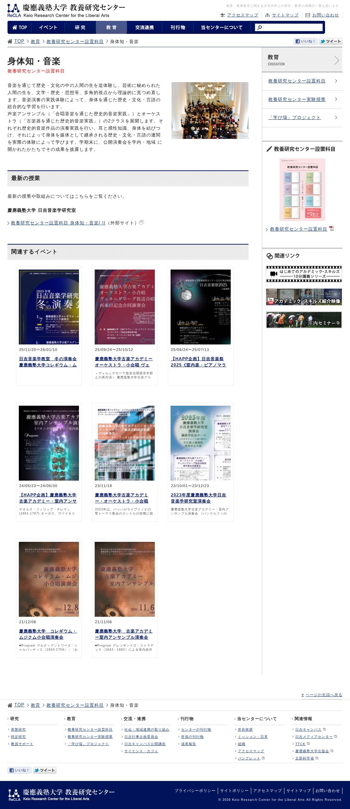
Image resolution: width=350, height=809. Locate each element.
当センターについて (257, 718)
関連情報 (303, 718)
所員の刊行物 (192, 737)
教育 (35, 41)
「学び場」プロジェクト (294, 117)
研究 (14, 718)
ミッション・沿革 (253, 737)
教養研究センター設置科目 (75, 41)
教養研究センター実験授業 (297, 99)
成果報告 (188, 744)
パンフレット (249, 758)
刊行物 (187, 718)
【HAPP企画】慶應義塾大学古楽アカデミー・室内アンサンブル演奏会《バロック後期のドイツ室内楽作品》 (48, 498)
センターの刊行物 (196, 729)
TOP (19, 41)
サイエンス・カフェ (141, 751)
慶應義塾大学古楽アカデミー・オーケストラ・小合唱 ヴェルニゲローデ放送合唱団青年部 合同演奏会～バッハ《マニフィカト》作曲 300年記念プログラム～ (124, 498)
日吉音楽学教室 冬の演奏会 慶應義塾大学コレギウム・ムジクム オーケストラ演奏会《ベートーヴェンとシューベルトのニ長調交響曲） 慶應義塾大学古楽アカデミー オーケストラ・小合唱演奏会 (48, 362)
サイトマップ (285, 15)
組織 (241, 744)
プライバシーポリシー (195, 790)
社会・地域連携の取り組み (147, 729)
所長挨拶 (245, 729)
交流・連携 (135, 718)
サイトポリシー (234, 790)
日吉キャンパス (308, 729)
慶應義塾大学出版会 (312, 751)
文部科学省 (304, 758)
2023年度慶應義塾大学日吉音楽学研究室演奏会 (198, 498)
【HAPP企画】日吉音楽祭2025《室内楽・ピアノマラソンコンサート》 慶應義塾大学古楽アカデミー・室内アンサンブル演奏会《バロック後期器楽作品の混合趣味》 (200, 362)
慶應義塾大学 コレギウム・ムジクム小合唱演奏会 (48, 634)
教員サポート (22, 744)
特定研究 (18, 737)
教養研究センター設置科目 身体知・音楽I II (58, 222)
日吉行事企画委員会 (141, 737)
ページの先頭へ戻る (324, 695)
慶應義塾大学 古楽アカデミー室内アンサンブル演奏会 (124, 634)
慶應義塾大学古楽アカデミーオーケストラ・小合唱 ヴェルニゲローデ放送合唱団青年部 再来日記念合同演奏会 (124, 362)
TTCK (300, 744)
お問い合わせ (325, 15)
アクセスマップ (242, 15)
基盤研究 (18, 729)
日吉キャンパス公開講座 (145, 744)
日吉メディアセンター (314, 737)
